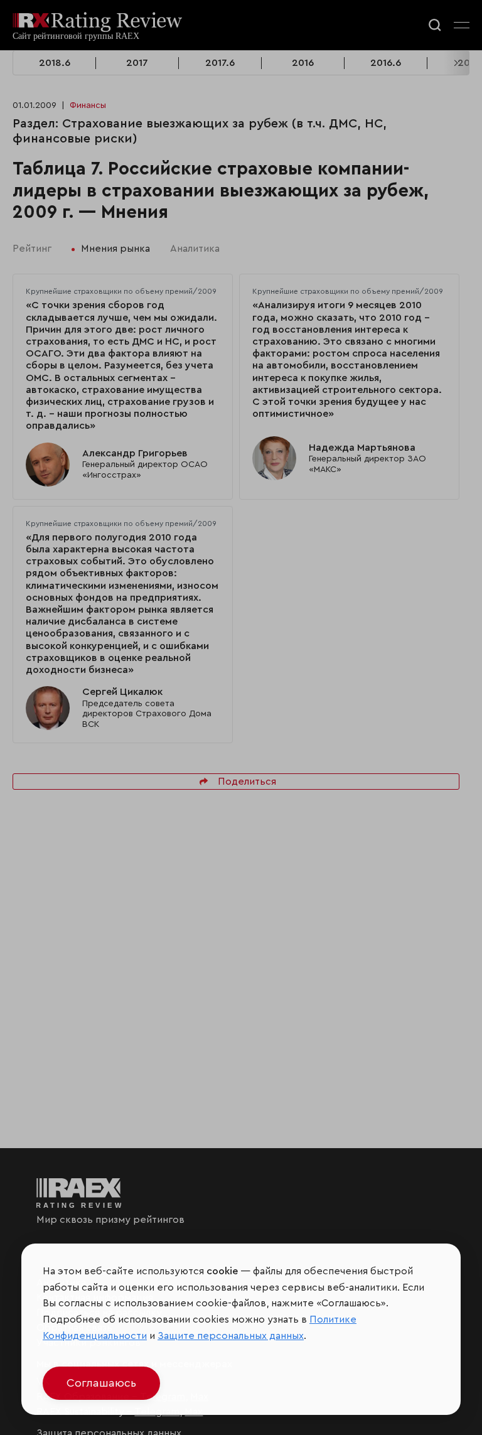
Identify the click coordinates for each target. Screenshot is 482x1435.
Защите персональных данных (231, 1336)
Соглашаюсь (101, 1383)
